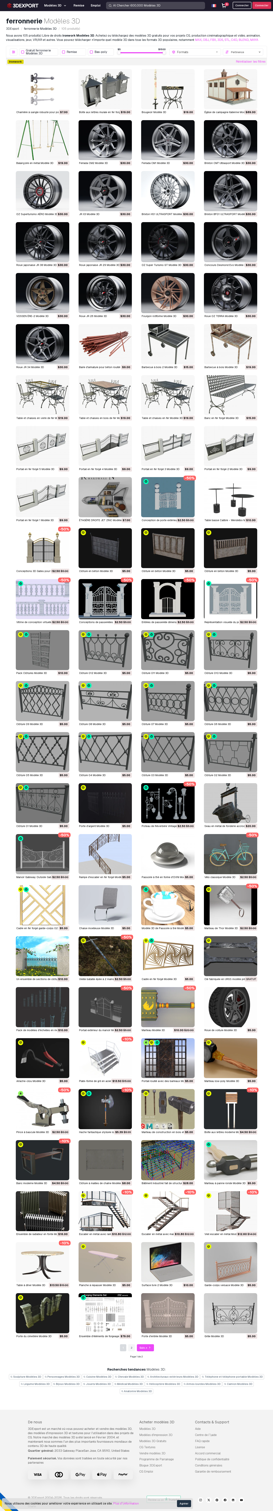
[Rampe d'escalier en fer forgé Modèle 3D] (105, 854)
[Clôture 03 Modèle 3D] (168, 752)
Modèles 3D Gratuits (152, 1441)
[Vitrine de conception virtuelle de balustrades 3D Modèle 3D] (42, 599)
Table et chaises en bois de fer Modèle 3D (104, 418)
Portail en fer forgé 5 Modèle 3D (35, 469)
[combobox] (198, 52)
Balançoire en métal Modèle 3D (34, 163)
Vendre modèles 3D (152, 1453)
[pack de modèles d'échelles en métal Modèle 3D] (42, 1007)
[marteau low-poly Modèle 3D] (230, 1058)
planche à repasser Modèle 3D (97, 1285)
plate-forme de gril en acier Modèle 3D (102, 1081)
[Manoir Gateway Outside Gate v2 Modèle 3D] (42, 854)
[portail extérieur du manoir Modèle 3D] (105, 1007)
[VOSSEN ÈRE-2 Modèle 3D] (42, 293)
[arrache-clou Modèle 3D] (42, 1058)
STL (227, 40)
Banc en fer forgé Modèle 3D (221, 418)
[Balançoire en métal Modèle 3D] (42, 140)
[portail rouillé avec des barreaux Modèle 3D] (168, 1058)
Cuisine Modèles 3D (98, 1376)
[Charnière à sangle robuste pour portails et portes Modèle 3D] (42, 89)
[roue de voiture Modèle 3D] (230, 1007)
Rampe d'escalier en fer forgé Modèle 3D (103, 877)
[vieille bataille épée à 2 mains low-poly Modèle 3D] (105, 956)
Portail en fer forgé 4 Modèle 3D (98, 469)
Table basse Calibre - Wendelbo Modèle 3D (230, 520)
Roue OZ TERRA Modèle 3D (221, 316)
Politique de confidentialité (212, 1459)
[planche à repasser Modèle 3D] (105, 1262)
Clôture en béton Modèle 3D (96, 571)
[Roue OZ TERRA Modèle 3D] (230, 293)
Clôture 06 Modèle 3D (217, 724)
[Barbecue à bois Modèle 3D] (230, 344)
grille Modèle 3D (214, 1336)
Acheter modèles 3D (156, 1422)
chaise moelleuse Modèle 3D (96, 928)
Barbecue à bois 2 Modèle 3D (159, 367)
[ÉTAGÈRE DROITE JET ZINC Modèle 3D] (105, 497)
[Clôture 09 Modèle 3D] (42, 701)
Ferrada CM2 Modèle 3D (93, 163)
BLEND (244, 40)
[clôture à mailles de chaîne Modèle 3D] (105, 1160)
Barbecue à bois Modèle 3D (221, 367)
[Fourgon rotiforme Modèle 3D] (168, 293)
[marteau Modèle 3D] (168, 1007)
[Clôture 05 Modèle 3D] (42, 752)
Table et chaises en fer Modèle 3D (162, 418)
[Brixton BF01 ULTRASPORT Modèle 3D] (230, 191)
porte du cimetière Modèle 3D (34, 1336)
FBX (213, 40)
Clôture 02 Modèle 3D (217, 775)
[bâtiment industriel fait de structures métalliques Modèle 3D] (168, 1160)
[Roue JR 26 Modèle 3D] (105, 293)
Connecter (262, 5)
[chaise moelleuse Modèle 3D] (105, 905)
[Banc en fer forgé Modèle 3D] (230, 395)
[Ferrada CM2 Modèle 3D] (105, 140)
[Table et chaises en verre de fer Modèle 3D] (42, 395)
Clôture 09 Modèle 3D (29, 724)
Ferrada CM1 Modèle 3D (156, 163)
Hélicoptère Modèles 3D (164, 1384)
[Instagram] (200, 1500)
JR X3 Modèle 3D (89, 214)
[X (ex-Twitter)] (208, 1500)
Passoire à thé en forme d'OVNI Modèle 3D (167, 877)
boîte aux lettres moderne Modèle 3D (226, 1132)
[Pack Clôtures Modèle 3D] (42, 650)
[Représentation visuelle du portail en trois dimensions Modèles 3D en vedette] (230, 599)
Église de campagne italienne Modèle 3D (228, 112)
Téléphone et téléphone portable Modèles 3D (233, 1376)
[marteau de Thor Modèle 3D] (230, 905)
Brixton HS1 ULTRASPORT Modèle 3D (164, 214)
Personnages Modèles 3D (63, 1376)
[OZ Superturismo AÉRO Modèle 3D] (42, 191)
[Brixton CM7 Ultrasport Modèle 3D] (230, 140)
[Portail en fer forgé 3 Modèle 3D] (168, 446)
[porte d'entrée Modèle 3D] (168, 1313)
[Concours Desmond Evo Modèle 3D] (230, 242)
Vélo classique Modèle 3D (219, 877)
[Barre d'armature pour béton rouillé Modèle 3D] (105, 344)
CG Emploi (146, 1471)
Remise (72, 52)
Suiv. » (143, 1347)
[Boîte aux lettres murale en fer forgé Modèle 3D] (105, 89)
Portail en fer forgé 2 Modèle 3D (223, 469)
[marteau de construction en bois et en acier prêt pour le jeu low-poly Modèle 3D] (168, 1109)
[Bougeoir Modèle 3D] (168, 89)
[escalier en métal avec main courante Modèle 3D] (168, 1211)
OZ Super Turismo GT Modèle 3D (161, 265)
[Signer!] (64, 104)
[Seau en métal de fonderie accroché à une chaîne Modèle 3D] (230, 803)
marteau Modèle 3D (153, 1030)
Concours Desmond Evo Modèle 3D (226, 265)
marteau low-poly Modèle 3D (221, 1081)
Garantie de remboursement (213, 1471)
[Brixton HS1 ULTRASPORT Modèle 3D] (168, 191)
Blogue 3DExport (150, 1465)
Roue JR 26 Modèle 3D (93, 316)
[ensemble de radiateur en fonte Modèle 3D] (42, 1211)
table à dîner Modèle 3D (30, 1285)
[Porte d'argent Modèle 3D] (105, 803)
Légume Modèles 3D (36, 1384)
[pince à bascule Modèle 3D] (42, 1109)
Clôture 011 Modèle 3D (155, 673)
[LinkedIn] (233, 1500)
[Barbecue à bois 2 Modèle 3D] (168, 344)
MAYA (254, 40)
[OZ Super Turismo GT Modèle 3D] (168, 242)
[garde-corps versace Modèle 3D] (230, 1262)
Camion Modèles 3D (239, 1384)
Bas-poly (101, 52)
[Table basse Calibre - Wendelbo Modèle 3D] (230, 497)
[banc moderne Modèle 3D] (42, 1160)
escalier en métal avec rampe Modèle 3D (103, 1234)
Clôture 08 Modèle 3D (92, 724)
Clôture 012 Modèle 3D (93, 673)
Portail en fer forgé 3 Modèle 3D (161, 469)
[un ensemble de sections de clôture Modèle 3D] (42, 956)
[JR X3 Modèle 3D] (105, 191)
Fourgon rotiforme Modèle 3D (159, 316)
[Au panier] (56, 104)
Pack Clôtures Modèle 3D (31, 673)
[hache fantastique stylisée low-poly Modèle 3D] (105, 1109)
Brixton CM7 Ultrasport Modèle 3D (224, 163)
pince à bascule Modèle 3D (32, 1132)
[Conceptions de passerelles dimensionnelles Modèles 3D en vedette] (105, 599)
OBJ (206, 40)
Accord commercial (208, 1453)
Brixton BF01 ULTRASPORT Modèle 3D (227, 214)
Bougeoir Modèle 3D (154, 112)
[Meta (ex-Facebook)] (225, 1500)
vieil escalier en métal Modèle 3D (224, 1234)
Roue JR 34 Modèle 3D (30, 367)
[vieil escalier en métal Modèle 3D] (230, 1211)
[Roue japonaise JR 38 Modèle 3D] (42, 242)
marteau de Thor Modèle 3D (221, 928)
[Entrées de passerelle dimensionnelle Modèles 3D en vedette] (168, 599)
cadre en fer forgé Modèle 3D (159, 979)
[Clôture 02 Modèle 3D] (230, 752)
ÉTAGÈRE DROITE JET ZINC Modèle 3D (102, 520)
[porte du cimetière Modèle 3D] (42, 1313)
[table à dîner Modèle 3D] (42, 1262)
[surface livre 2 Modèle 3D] (168, 1262)
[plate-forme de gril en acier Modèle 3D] (105, 1058)
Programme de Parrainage (156, 1459)
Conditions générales (208, 1465)
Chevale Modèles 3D (130, 1376)
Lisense (200, 1447)
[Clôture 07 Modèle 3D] (168, 701)
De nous (35, 1422)
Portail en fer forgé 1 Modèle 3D (35, 520)
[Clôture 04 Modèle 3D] (105, 752)
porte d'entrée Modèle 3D (157, 1336)
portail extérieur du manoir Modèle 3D (101, 1030)
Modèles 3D (147, 1429)
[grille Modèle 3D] (230, 1313)
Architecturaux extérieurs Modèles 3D (174, 1376)
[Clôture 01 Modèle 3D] (42, 803)
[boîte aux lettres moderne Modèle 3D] (230, 1109)
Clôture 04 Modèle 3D (92, 775)
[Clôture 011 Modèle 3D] (168, 650)
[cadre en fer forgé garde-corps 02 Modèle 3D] (42, 905)
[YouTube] (241, 1500)
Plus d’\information (126, 1503)
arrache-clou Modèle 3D (31, 1081)
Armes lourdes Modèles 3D (203, 1384)
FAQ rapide (202, 1441)
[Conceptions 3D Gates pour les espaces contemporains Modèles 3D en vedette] (42, 548)
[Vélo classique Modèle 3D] (230, 854)
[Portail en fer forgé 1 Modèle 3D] (42, 497)
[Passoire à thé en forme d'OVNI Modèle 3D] (168, 854)
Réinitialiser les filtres (251, 62)
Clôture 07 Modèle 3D (155, 724)
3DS (220, 40)
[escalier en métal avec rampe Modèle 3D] (105, 1211)
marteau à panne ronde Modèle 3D (225, 1183)
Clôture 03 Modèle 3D (155, 775)
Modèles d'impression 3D (156, 1435)
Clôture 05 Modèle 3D (29, 775)
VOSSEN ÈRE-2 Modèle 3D (32, 316)
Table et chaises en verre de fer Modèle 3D (42, 418)
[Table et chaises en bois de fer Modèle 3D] (105, 395)
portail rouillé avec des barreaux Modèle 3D (168, 1081)
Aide (198, 1429)
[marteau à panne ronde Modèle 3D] (230, 1160)
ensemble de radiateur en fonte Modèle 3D (41, 1234)
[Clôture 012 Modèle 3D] (105, 650)
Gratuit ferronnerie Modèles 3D (38, 52)
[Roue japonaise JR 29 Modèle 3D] (105, 242)
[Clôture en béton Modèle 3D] (105, 548)
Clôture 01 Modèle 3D (29, 826)
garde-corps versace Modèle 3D (224, 1285)
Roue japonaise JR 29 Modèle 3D (99, 265)
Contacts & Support (212, 1422)
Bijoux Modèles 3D (67, 1384)
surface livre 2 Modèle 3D (157, 1285)
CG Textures (147, 1447)
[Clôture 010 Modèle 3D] (230, 650)
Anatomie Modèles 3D (137, 1391)
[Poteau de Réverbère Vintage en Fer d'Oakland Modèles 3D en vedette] (168, 803)
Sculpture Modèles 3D (27, 1376)
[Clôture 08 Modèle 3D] (105, 701)
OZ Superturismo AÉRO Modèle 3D (37, 214)
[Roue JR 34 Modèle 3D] (42, 344)
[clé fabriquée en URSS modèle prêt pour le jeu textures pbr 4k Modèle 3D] (230, 956)
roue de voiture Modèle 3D (220, 1030)
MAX (198, 40)
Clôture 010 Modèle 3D (218, 673)
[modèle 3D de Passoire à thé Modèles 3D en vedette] (168, 905)
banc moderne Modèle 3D (31, 1183)
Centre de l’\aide (206, 1435)
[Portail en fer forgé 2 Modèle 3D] (230, 446)
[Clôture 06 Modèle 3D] (230, 701)
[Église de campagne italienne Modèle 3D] (230, 89)
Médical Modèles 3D (129, 1384)
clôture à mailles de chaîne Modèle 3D (102, 1183)
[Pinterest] (217, 1500)
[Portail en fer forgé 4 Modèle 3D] (105, 446)
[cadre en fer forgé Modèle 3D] (168, 956)
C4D (234, 40)
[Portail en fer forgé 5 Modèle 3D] (42, 446)
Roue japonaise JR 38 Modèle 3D (36, 265)
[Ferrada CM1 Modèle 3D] (168, 140)
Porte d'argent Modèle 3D (94, 826)
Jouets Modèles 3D (98, 1384)
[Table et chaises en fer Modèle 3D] (168, 395)
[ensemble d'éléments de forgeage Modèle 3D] (105, 1313)
